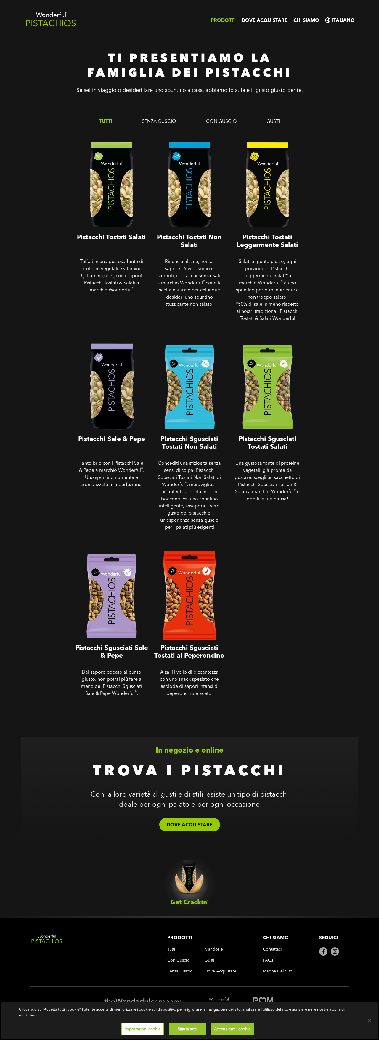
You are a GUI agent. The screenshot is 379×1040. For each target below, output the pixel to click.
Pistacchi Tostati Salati (100, 134)
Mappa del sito (278, 971)
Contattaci (272, 949)
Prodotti (223, 20)
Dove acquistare (265, 20)
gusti (273, 121)
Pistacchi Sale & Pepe (99, 336)
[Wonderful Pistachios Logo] (51, 25)
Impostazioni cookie (142, 1028)
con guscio (221, 121)
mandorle (214, 949)
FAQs (268, 960)
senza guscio (159, 121)
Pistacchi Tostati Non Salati (183, 134)
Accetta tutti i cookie (232, 1028)
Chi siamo (306, 20)
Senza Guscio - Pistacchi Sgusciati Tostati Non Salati (183, 340)
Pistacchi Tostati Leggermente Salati (265, 138)
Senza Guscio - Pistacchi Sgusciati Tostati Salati (258, 340)
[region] (189, 1021)
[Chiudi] (369, 1020)
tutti (105, 121)
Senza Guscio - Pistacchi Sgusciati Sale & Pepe (102, 549)
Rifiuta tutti (187, 1028)
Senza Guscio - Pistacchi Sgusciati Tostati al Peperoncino (188, 549)
